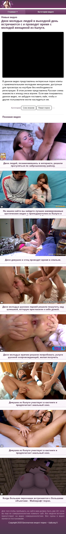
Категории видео (46, 12)
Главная (12, 12)
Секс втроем (28, 108)
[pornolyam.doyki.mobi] (7, 4)
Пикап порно (44, 108)
